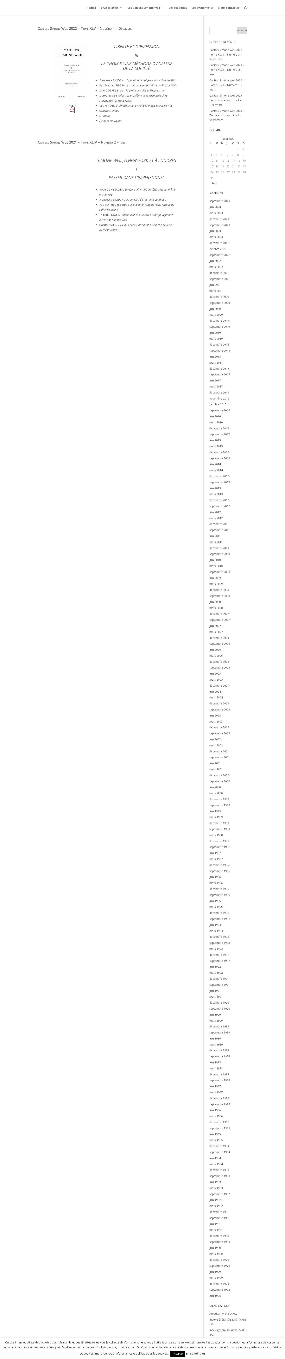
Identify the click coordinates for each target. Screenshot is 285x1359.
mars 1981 (216, 1230)
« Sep (212, 183)
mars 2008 (216, 608)
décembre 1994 (219, 913)
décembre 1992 (219, 955)
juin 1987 (215, 1086)
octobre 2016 (217, 404)
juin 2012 (215, 512)
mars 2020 (216, 314)
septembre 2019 (219, 326)
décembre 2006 (219, 638)
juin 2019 (215, 332)
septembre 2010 (219, 554)
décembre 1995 (219, 889)
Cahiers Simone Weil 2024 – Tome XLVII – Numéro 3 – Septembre (226, 54)
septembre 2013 (219, 482)
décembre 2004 (219, 685)
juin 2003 (215, 715)
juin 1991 (215, 990)
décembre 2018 (219, 344)
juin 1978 (215, 1295)
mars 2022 (216, 267)
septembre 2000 (219, 781)
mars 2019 (216, 338)
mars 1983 (216, 1188)
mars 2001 (216, 769)
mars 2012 (216, 518)
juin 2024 (215, 207)
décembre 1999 (219, 799)
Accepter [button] (178, 1353)
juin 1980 (215, 1248)
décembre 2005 (219, 661)
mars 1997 (216, 859)
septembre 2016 (219, 410)
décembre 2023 (219, 219)
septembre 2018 (219, 350)
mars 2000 (216, 793)
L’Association (110, 8)
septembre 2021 (219, 279)
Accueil (91, 8)
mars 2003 (216, 721)
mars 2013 (216, 494)
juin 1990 (215, 1014)
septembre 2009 (219, 572)
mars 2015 (216, 446)
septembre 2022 (219, 255)
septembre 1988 (219, 1056)
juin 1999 (215, 811)
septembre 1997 (219, 847)
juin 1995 (215, 901)
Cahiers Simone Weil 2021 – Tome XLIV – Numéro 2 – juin (81, 142)
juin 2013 (215, 488)
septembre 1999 (219, 805)
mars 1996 (216, 883)
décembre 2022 (219, 243)
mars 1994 (216, 931)
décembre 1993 (219, 937)
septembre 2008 (219, 596)
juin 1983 (215, 1182)
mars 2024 (216, 213)
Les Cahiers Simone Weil (144, 8)
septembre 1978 (219, 1289)
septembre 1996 (219, 871)
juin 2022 (215, 261)
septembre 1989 (219, 1032)
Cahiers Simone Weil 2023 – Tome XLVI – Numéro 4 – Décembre (226, 100)
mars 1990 (216, 1020)
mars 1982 (216, 1206)
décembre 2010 (219, 548)
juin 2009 (215, 578)
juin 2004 (215, 691)
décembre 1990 (219, 1002)
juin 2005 (215, 673)
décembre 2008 (219, 590)
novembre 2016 (219, 398)
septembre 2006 (219, 643)
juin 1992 (215, 966)
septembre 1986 (219, 1104)
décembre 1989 (219, 1026)
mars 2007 (216, 632)
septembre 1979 (219, 1266)
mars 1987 (216, 1092)
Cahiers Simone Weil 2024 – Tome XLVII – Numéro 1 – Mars (226, 84)
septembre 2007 (219, 620)
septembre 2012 (219, 506)
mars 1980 (216, 1254)
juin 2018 (215, 356)
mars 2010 (216, 566)
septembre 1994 (219, 919)
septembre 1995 (219, 895)
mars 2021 (216, 291)
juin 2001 (215, 763)
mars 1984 (216, 1164)
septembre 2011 (219, 530)
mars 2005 (216, 679)
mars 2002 (216, 745)
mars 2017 (216, 386)
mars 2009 (216, 584)
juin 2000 (215, 787)
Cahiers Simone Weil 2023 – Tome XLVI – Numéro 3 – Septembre (226, 115)
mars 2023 (216, 237)
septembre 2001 (219, 757)
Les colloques (178, 8)
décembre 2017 (219, 368)
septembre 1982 (219, 1194)
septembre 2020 (219, 303)
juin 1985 (215, 1134)
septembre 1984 (219, 1152)
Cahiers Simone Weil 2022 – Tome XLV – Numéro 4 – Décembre (85, 28)
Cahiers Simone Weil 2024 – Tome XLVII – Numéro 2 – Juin (226, 69)
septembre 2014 (219, 458)
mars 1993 (216, 949)
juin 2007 (215, 626)
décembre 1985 (219, 1122)
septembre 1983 (219, 1176)
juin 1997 (215, 853)
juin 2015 (215, 440)
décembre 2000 (219, 775)
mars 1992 (216, 972)
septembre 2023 (219, 225)
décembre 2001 (219, 751)
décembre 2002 (219, 727)
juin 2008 (215, 602)
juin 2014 (215, 464)
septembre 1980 (219, 1242)
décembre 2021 (219, 273)
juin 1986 (215, 1110)
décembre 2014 (219, 452)
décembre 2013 (219, 476)
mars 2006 (216, 655)
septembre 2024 (219, 201)
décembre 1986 (219, 1098)
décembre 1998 (219, 823)
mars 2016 (216, 422)
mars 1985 (216, 1140)
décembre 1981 (219, 1212)
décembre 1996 (219, 865)
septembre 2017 (219, 374)
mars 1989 (216, 1044)
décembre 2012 (219, 500)
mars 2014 (216, 470)
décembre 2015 (219, 428)
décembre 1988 (219, 1050)
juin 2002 (215, 739)
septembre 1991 (219, 984)
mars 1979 (216, 1278)
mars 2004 (216, 697)
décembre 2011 (219, 524)
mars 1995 (216, 907)
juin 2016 (215, 416)
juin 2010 (215, 560)
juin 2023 (215, 231)
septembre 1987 (219, 1080)
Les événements (202, 8)
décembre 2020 (219, 297)
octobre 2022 (217, 249)
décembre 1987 (219, 1074)
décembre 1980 (219, 1236)
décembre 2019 (219, 320)
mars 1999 (216, 817)
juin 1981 (215, 1224)
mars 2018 (216, 362)
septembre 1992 (219, 961)
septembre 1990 (219, 1008)
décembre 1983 (219, 1170)
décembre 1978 (219, 1284)
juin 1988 (215, 1062)
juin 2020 (215, 309)
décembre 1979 (219, 1259)
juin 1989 (215, 1038)
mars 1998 (216, 835)
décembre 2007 (219, 614)
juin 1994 (215, 925)
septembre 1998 (219, 829)
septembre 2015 (219, 434)
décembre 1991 (219, 978)
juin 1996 (215, 877)
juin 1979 (215, 1272)
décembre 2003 (219, 703)
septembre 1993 (219, 943)
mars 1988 (216, 1068)
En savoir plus (196, 1353)
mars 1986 (216, 1116)
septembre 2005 (219, 667)
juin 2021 (215, 284)
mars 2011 (216, 542)
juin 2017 (215, 380)
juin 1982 (215, 1200)
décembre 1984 (219, 1146)
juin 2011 (215, 536)
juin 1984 (215, 1158)
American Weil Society (223, 1313)
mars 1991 (216, 996)
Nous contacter (228, 8)
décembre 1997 (219, 841)
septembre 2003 (219, 709)
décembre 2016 (219, 392)
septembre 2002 (219, 733)
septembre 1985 (219, 1128)
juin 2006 (215, 649)
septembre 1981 (219, 1218)
